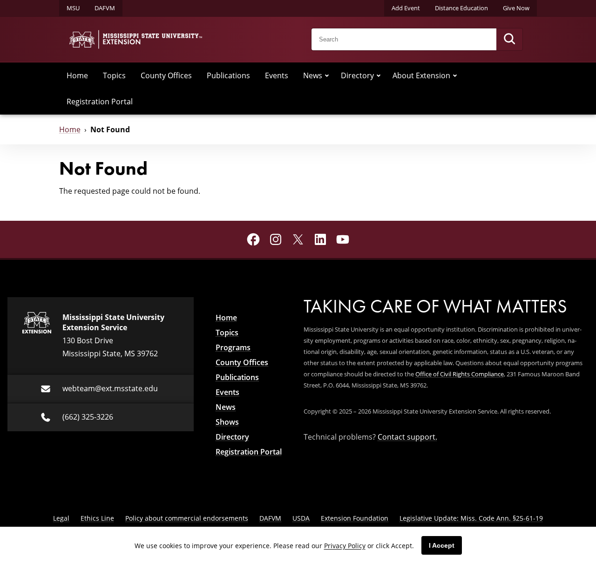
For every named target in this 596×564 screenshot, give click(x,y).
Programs (233, 347)
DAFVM (105, 8)
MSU (73, 8)
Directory (357, 75)
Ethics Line (97, 518)
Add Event (406, 8)
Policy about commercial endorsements (186, 518)
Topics (114, 75)
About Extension (421, 75)
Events (276, 75)
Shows (227, 422)
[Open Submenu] (327, 75)
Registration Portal (100, 101)
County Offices (166, 75)
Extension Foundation (354, 518)
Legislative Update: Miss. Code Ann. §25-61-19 (471, 518)
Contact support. (407, 437)
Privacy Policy (345, 545)
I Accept (441, 545)
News (312, 75)
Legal (61, 518)
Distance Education (461, 8)
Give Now (516, 8)
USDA (301, 518)
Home (77, 75)
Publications (228, 75)
